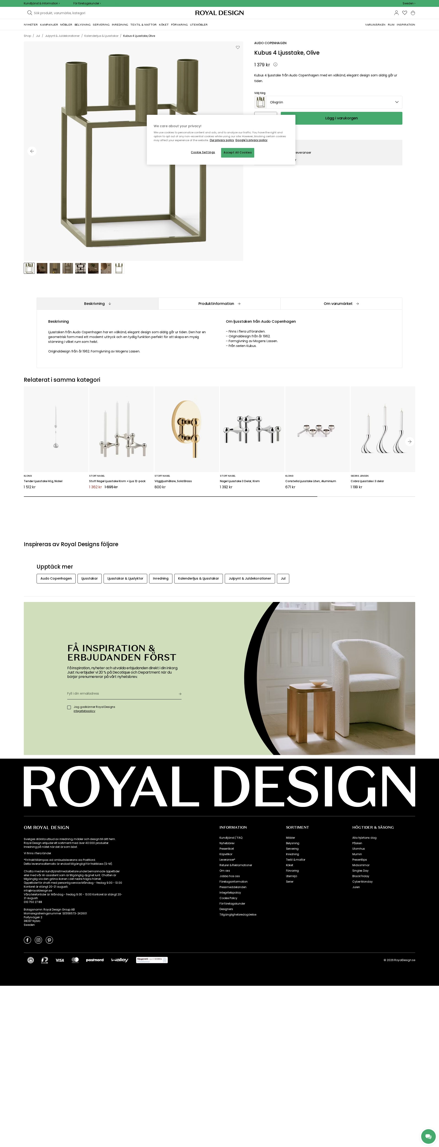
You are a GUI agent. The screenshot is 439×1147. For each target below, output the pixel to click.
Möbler (290, 837)
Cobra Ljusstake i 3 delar (367, 481)
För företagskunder (232, 903)
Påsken (357, 843)
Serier (289, 881)
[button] (409, 3)
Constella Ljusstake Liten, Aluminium (310, 481)
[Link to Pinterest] (49, 939)
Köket (289, 865)
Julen (356, 887)
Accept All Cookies (238, 152)
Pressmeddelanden (233, 887)
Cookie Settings (203, 152)
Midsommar (360, 865)
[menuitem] (31, 24)
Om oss (225, 870)
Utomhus (358, 848)
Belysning (293, 843)
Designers (226, 909)
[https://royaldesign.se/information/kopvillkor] (152, 960)
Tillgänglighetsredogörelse (238, 914)
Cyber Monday (362, 881)
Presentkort (227, 848)
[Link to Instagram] (38, 939)
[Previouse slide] (32, 151)
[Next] (409, 441)
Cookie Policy (228, 898)
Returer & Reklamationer (236, 865)
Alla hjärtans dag (364, 837)
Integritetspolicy (230, 892)
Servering (292, 848)
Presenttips (359, 859)
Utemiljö (291, 876)
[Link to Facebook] (27, 939)
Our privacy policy (222, 140)
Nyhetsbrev (227, 843)
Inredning (292, 854)
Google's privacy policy (251, 140)
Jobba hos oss (230, 876)
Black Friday (360, 876)
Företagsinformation (234, 881)
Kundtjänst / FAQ (231, 837)
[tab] (97, 304)
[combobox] (409, 3)
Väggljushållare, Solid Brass (173, 481)
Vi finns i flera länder (37, 853)
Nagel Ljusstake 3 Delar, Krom (240, 481)
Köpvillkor (226, 854)
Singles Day (360, 870)
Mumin (357, 854)
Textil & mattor (295, 859)
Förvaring (292, 870)
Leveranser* (227, 859)
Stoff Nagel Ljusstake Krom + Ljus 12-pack (117, 481)
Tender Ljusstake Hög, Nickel (43, 481)
